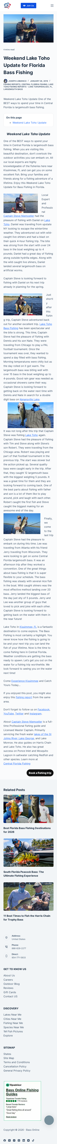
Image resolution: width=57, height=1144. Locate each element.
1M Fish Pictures (13, 1031)
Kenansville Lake (29, 399)
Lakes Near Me (12, 1014)
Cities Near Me (12, 1018)
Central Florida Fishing (34, 84)
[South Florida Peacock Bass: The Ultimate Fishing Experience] (28, 853)
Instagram (35, 713)
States (7, 1053)
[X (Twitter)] (9, 1140)
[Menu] (52, 5)
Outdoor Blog (11, 983)
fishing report (24, 697)
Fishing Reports (11, 84)
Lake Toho (31, 435)
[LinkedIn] (23, 1140)
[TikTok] (33, 1140)
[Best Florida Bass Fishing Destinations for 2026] (28, 809)
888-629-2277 (19, 948)
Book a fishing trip (40, 772)
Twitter (19, 713)
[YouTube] (28, 1140)
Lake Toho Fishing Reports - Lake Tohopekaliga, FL (28, 85)
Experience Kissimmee (24, 680)
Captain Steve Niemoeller (18, 215)
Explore (8, 1035)
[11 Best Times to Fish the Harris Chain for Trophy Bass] (28, 896)
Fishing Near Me (13, 1023)
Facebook (44, 709)
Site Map (8, 1058)
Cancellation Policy (14, 1066)
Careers (8, 979)
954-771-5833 (19, 957)
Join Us (30, 5)
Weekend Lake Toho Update (29, 122)
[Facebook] (4, 1140)
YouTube (8, 713)
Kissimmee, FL (28, 626)
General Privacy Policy (16, 1070)
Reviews (8, 988)
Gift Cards (9, 992)
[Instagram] (14, 1140)
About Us (9, 975)
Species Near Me (13, 1027)
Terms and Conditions (16, 1062)
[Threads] (19, 1140)
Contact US (10, 996)
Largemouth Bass (13, 89)
